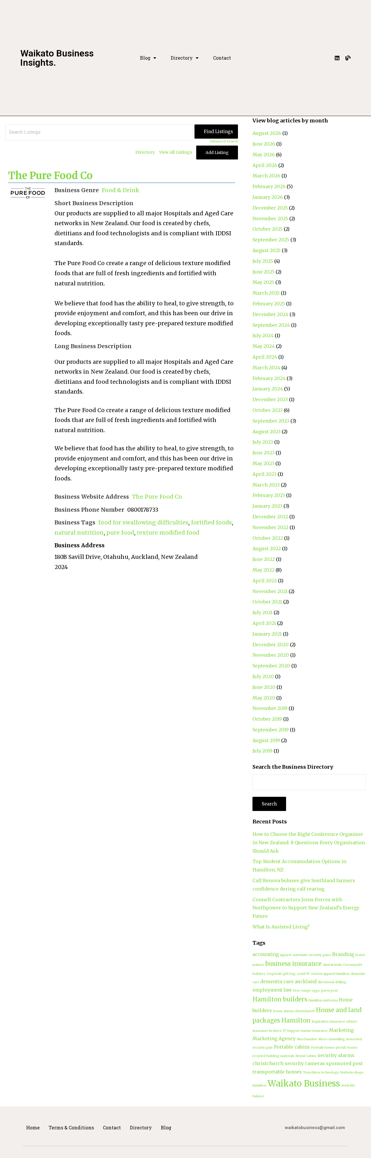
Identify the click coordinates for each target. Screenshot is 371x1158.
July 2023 (262, 442)
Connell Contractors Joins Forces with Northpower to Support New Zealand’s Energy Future (305, 908)
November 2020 (270, 655)
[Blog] (348, 57)
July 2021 (262, 612)
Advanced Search (224, 141)
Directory (182, 58)
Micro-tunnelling (331, 1039)
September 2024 (271, 325)
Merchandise (307, 1039)
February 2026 (268, 186)
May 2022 (263, 570)
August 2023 (266, 431)
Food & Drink (120, 190)
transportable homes (277, 1072)
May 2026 (263, 154)
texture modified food (168, 532)
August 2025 (266, 250)
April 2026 (264, 165)
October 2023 (267, 410)
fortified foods (211, 522)
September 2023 (270, 421)
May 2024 (263, 346)
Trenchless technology (321, 1072)
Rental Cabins (306, 1056)
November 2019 (270, 708)
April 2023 (264, 474)
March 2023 (266, 485)
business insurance (293, 964)
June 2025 (263, 272)
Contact (222, 58)
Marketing (341, 1030)
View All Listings (175, 152)
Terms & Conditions (71, 1127)
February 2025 (268, 304)
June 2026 (263, 144)
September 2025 (270, 240)
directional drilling (332, 982)
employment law (272, 990)
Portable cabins (292, 1047)
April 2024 (264, 357)
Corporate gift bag (281, 974)
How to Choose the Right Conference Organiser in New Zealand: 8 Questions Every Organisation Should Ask (308, 842)
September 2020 (271, 666)
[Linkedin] (337, 57)
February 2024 (268, 378)
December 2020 (270, 644)
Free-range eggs (306, 990)
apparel (286, 955)
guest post (329, 990)
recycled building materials (273, 1056)
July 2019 (262, 751)
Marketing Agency (274, 1038)
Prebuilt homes (323, 1047)
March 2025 (266, 293)
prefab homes (347, 1047)
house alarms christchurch (294, 1011)
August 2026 (266, 133)
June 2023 (263, 453)
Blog (145, 58)
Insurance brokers (266, 1031)
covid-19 (303, 974)
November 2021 (270, 591)
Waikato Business (304, 1083)
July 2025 (262, 261)
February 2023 (268, 495)
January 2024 (267, 389)
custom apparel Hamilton (330, 974)
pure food (120, 532)
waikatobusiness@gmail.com (315, 1127)
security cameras (305, 1063)
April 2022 (264, 580)
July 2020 (263, 676)
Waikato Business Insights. (57, 58)
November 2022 (270, 527)
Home (33, 1127)
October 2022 (267, 538)
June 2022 (263, 559)
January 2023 (267, 506)
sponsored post (344, 1063)
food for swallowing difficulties (143, 522)
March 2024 (266, 367)
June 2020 (263, 687)
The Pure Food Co (50, 176)
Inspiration (320, 1021)
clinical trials (332, 965)
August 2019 (266, 740)
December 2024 (270, 314)
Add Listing (217, 152)
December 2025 (270, 208)
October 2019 (267, 719)
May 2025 (263, 282)
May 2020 (263, 698)
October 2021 (267, 602)
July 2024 (263, 335)
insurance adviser (343, 1021)
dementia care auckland (288, 981)
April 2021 (264, 623)
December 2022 (270, 517)
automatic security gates (312, 955)
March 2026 (266, 176)
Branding (343, 954)
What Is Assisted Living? (281, 927)
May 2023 (263, 463)
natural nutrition (79, 532)
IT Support (291, 1031)
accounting (265, 954)
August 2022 (266, 548)
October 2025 (267, 229)
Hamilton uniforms (323, 1000)
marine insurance (314, 1031)
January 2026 (267, 197)
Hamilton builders (279, 999)
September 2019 (270, 730)
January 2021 (267, 634)
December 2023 (270, 399)
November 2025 (270, 218)
